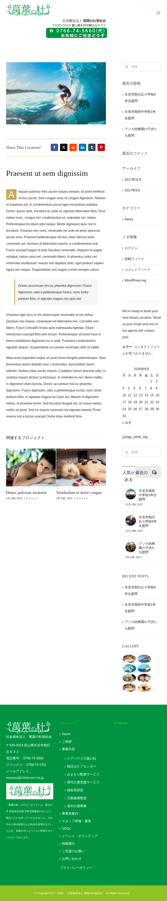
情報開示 (68, 843)
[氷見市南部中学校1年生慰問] (130, 492)
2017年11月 (133, 179)
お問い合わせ (71, 858)
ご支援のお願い (73, 851)
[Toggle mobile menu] (159, 13)
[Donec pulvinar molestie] (129, 678)
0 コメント (32, 498)
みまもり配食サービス (83, 774)
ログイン (131, 248)
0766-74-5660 (33, 758)
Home (66, 734)
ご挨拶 (67, 741)
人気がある (129, 476)
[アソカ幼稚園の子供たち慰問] (130, 545)
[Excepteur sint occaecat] (129, 668)
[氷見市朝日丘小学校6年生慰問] (130, 518)
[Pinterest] (101, 147)
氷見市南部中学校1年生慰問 (148, 495)
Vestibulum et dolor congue (79, 492)
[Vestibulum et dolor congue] (144, 678)
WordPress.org (135, 280)
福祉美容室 (75, 790)
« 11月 (126, 422)
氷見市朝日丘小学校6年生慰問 (148, 521)
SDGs (66, 828)
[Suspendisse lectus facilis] (144, 668)
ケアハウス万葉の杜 (81, 758)
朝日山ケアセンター (81, 766)
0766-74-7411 (36, 764)
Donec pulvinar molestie (26, 492)
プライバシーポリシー (76, 867)
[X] (63, 147)
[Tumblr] (92, 147)
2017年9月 (132, 190)
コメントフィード (138, 269)
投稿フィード (134, 259)
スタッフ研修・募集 (76, 821)
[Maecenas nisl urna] (129, 687)
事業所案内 (70, 813)
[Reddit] (73, 147)
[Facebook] (54, 147)
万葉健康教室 (77, 798)
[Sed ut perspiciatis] (144, 659)
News (129, 219)
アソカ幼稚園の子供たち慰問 (147, 548)
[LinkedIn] (82, 147)
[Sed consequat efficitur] (144, 687)
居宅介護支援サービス (83, 782)
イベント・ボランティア (80, 836)
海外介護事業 (77, 806)
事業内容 (68, 749)
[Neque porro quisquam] (129, 659)
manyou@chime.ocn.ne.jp (25, 777)
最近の (141, 472)
